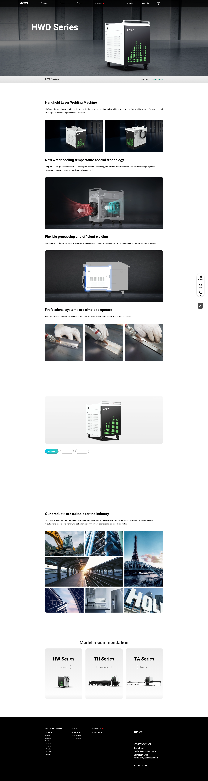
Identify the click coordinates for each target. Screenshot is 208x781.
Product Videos (76, 733)
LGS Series (48, 743)
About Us (145, 3)
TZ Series (48, 738)
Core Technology (77, 738)
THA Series (48, 741)
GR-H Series (48, 733)
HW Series (48, 749)
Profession (98, 3)
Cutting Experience (77, 735)
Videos (62, 3)
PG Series (48, 754)
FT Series (48, 746)
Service (130, 3)
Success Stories (97, 733)
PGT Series (48, 751)
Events (79, 3)
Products (44, 3)
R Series (47, 735)
